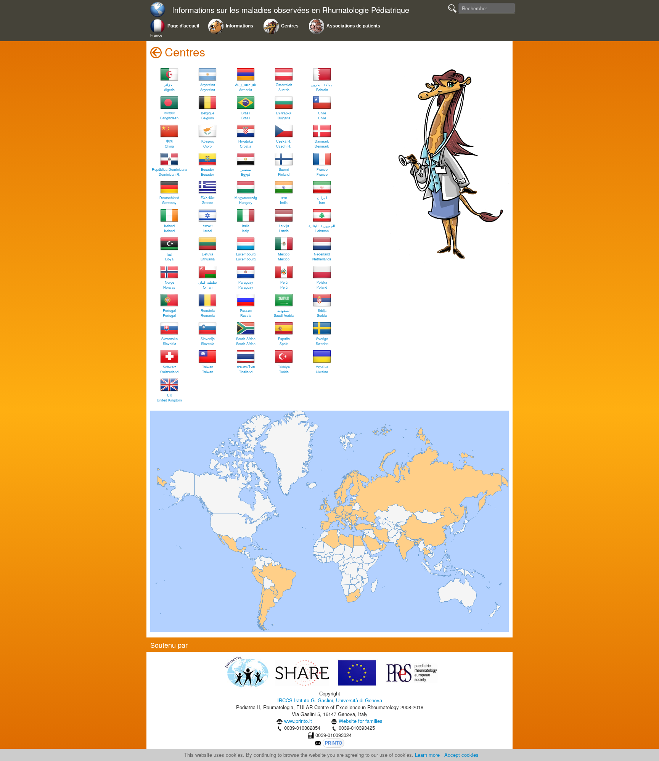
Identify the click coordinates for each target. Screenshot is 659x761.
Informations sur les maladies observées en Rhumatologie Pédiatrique (290, 10)
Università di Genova (359, 700)
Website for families (361, 720)
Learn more (427, 754)
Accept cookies (461, 754)
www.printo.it (298, 720)
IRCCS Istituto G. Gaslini (305, 700)
